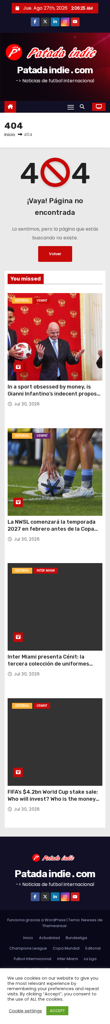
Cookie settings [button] (25, 1010)
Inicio (9, 134)
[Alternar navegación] (71, 107)
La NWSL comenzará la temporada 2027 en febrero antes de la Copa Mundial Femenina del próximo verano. (52, 532)
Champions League (28, 948)
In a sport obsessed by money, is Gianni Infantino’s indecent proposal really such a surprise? (54, 394)
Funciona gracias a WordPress (37, 920)
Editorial (22, 300)
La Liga (90, 959)
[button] (83, 106)
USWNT (42, 435)
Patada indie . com (55, 70)
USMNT (42, 300)
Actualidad (49, 938)
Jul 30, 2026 (27, 404)
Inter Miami (46, 570)
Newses (89, 920)
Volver (55, 253)
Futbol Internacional (32, 959)
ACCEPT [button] (57, 1010)
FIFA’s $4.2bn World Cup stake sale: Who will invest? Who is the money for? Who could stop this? (53, 799)
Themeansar (54, 926)
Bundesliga (76, 938)
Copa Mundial (66, 948)
